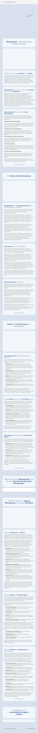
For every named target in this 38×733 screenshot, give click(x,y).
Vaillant (17, 577)
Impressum (5, 728)
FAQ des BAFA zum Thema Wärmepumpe (20, 448)
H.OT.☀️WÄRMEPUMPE (30, 728)
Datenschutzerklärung (12, 728)
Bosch (22, 577)
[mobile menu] (36, 2)
